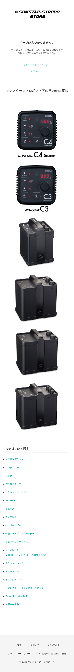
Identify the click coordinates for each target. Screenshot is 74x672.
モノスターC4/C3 (15, 579)
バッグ (9, 476)
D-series (23, 555)
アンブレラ (11, 517)
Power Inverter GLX (17, 596)
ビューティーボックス (17, 542)
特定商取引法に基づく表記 (52, 653)
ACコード (11, 500)
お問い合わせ (37, 71)
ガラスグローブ (13, 484)
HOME (18, 645)
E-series (10, 555)
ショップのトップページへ (37, 65)
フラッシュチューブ (16, 492)
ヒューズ (10, 509)
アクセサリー (12, 571)
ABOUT (35, 645)
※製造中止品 (12, 604)
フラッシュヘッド (14, 563)
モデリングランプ (14, 459)
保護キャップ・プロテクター (20, 533)
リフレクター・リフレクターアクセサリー (27, 588)
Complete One (40, 555)
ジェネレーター (13, 550)
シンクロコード (13, 467)
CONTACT (53, 645)
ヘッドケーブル (13, 525)
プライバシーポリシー (19, 653)
